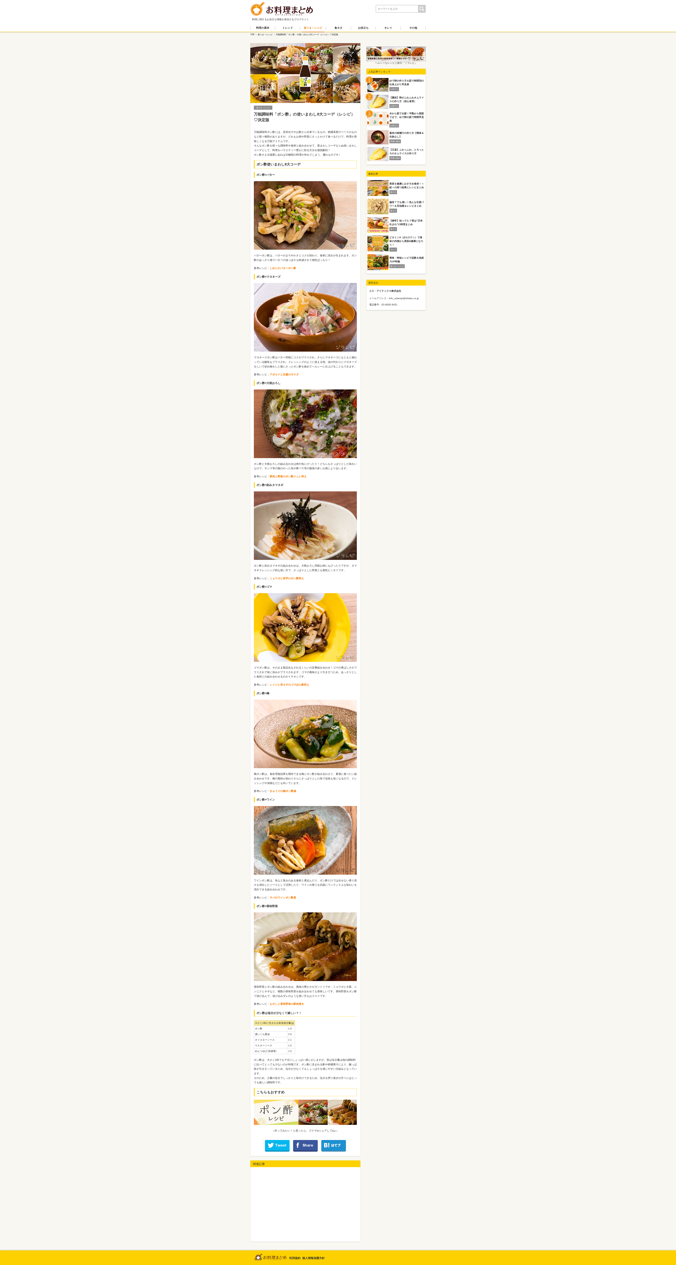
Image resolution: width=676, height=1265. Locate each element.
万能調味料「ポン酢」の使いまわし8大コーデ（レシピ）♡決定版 (307, 34)
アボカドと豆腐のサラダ (284, 374)
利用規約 (295, 1258)
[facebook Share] (305, 1146)
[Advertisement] (305, 1204)
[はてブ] (333, 1146)
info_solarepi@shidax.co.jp (404, 298)
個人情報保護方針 (313, 1258)
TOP (252, 34)
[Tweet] (277, 1146)
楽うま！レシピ (265, 34)
